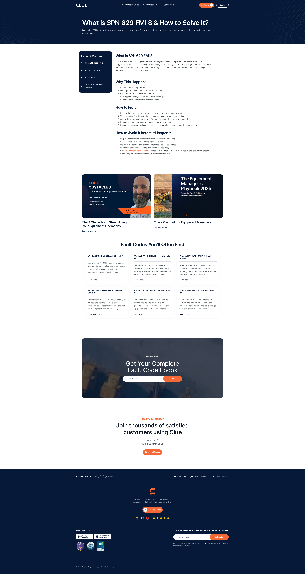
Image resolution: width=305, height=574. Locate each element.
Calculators (169, 5)
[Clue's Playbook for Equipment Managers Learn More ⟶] (188, 196)
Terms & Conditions (107, 567)
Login (222, 5)
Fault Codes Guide (130, 5)
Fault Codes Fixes (151, 5)
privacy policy (202, 543)
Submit (172, 379)
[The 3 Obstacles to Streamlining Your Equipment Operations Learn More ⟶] (116, 196)
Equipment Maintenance (137, 150)
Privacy (97, 567)
